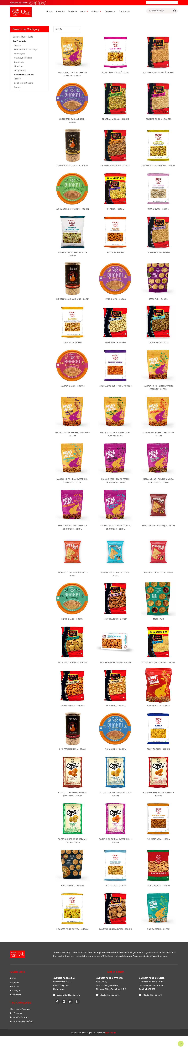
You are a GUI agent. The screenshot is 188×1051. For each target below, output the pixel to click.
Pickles (17, 79)
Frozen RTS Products (21, 1017)
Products (72, 11)
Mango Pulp (19, 70)
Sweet (17, 87)
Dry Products (19, 41)
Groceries (19, 62)
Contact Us (124, 11)
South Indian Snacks (23, 83)
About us (60, 11)
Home (49, 11)
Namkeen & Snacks (24, 74)
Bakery (17, 45)
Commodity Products (23, 37)
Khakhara (18, 66)
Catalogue (110, 11)
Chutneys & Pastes (23, 58)
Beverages (19, 53)
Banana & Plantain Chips (25, 49)
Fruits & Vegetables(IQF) (22, 1021)
